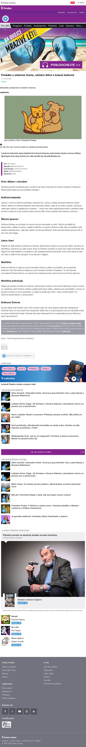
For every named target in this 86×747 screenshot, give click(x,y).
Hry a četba (54, 326)
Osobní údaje (15, 741)
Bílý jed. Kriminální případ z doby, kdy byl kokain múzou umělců (41, 495)
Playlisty (52, 25)
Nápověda (48, 670)
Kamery (82, 12)
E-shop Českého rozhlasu (15, 530)
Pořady (28, 25)
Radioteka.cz (12, 331)
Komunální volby (9, 670)
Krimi (21, 369)
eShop (4, 677)
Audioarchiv (72, 12)
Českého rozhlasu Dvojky (71, 323)
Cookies (5, 741)
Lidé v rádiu (49, 674)
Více (79, 25)
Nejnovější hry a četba (14, 460)
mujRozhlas (66, 331)
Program (61, 12)
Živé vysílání (8, 373)
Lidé (61, 25)
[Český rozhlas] (8, 2)
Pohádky (32, 369)
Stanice (5, 674)
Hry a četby (7, 369)
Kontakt (47, 680)
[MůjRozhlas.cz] (4, 93)
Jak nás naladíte (50, 667)
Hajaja (3, 82)
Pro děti (5, 25)
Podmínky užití (27, 741)
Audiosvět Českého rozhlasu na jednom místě (18, 384)
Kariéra (47, 677)
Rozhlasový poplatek (52, 684)
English (38, 741)
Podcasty (6, 695)
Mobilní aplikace (8, 698)
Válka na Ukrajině (9, 667)
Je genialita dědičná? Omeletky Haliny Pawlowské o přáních (39, 516)
